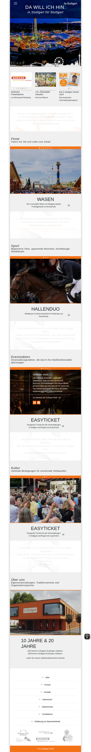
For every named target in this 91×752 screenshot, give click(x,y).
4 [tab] (22, 88)
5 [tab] (24, 88)
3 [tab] (20, 88)
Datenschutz (47, 707)
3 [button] (18, 63)
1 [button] (12, 63)
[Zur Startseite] (70, 3)
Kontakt (47, 692)
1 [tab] (16, 88)
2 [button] (15, 63)
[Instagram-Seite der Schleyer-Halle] (34, 402)
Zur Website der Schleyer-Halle (45, 398)
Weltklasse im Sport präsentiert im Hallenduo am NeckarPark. (44, 315)
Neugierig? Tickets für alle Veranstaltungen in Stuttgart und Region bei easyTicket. (44, 534)
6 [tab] (26, 88)
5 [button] (24, 63)
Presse (47, 685)
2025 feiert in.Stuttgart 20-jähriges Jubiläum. (45, 654)
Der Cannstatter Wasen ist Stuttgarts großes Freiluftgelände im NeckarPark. (44, 205)
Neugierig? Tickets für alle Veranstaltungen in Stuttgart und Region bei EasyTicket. (44, 426)
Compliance (47, 714)
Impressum (47, 699)
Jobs (47, 677)
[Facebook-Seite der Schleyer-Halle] (38, 402)
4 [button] (21, 63)
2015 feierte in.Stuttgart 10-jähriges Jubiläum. (46, 651)
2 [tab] (18, 88)
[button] (15, 3)
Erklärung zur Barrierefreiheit (47, 721)
